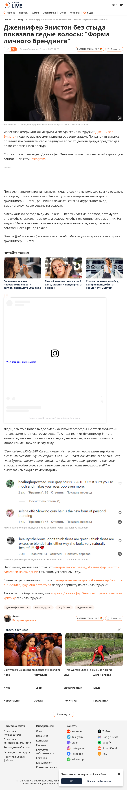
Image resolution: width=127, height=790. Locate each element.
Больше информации (99, 781)
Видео (89, 13)
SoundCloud (110, 748)
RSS (105, 753)
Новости (23, 13)
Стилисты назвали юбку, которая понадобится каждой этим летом (102, 285)
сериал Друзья (43, 607)
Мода (97, 687)
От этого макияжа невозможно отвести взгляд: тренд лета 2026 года (22, 285)
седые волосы (84, 607)
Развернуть (63, 714)
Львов (38, 687)
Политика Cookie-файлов (14, 758)
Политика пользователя (12, 733)
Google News (110, 737)
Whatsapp (78, 759)
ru (113, 4)
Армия (35, 13)
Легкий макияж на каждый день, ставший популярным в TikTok (63, 285)
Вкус (66, 674)
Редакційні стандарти (17, 752)
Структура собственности (45, 751)
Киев (7, 687)
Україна (11, 12)
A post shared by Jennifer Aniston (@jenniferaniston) (55, 418)
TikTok (106, 731)
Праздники (100, 700)
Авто (7, 674)
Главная (7, 19)
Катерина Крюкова (24, 620)
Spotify (107, 742)
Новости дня (12, 700)
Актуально (41, 674)
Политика (70, 700)
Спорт (62, 13)
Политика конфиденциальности (17, 741)
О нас (39, 731)
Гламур (20, 19)
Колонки (75, 13)
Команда (41, 758)
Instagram (38, 159)
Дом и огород (102, 674)
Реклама (41, 745)
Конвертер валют (46, 767)
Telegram (77, 737)
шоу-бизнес (64, 607)
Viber (75, 742)
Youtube (77, 731)
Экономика (49, 13)
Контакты (42, 740)
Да (71, 781)
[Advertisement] (60, 177)
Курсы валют (44, 762)
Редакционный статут (17, 747)
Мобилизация (73, 687)
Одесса (38, 700)
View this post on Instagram (21, 362)
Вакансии (42, 736)
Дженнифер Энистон (17, 607)
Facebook (77, 753)
